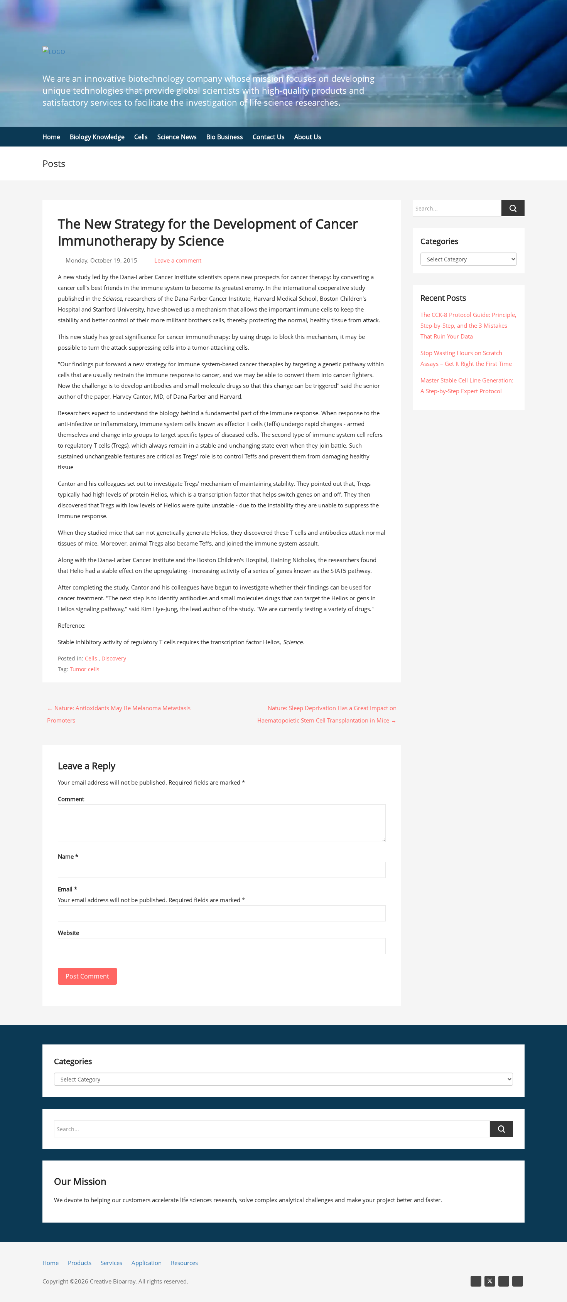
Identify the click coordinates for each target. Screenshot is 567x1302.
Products (79, 1263)
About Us (307, 137)
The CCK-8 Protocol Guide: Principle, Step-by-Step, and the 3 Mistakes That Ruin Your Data (468, 325)
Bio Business (224, 137)
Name (68, 856)
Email (67, 889)
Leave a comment (177, 260)
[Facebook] (517, 1281)
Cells (141, 137)
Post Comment (87, 976)
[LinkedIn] (476, 1281)
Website (68, 932)
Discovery (113, 658)
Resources (184, 1263)
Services (111, 1263)
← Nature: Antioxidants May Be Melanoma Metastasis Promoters (119, 709)
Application (147, 1263)
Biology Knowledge (97, 137)
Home (51, 137)
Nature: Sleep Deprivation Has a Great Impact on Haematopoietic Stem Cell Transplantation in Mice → (327, 709)
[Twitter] (489, 1281)
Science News (177, 137)
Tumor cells (85, 669)
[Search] (501, 1129)
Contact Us (269, 137)
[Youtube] (503, 1281)
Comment (71, 799)
